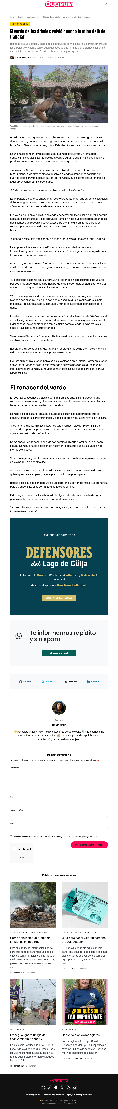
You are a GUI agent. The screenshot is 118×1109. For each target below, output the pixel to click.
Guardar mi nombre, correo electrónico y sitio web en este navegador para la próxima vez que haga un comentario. (57, 837)
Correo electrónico (17, 810)
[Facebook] (56, 1087)
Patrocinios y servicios (53, 1095)
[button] (12, 4)
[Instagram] (43, 1087)
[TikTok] (49, 1087)
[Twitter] (62, 1087)
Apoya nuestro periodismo (79, 1095)
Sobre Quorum (33, 1095)
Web (12, 824)
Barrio (20, 17)
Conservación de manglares (81, 1035)
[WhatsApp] (68, 1087)
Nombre (14, 797)
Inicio (12, 17)
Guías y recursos (19, 932)
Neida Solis (59, 725)
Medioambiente (33, 17)
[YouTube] (74, 1087)
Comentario (15, 767)
